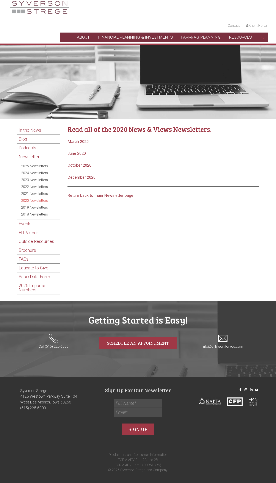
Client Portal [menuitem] (258, 25)
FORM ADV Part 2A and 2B (138, 460)
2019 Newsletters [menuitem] (34, 207)
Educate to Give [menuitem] (33, 267)
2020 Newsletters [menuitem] (34, 201)
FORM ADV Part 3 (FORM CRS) (138, 465)
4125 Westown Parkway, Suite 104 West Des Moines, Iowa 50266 (48, 399)
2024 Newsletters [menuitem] (34, 173)
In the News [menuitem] (30, 130)
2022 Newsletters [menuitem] (34, 187)
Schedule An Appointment (138, 343)
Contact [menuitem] (234, 25)
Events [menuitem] (25, 223)
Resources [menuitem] (240, 37)
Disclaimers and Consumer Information (138, 454)
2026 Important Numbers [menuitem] (33, 287)
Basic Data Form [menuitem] (34, 276)
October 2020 (79, 165)
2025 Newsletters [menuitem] (34, 166)
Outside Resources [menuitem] (36, 241)
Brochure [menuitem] (27, 250)
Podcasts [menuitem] (27, 147)
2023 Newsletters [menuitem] (34, 180)
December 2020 (81, 177)
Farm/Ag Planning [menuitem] (201, 37)
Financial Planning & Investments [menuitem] (135, 37)
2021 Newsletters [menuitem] (34, 194)
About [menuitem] (83, 37)
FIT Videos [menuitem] (29, 232)
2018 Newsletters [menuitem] (34, 214)
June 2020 (76, 153)
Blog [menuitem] (23, 139)
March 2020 (78, 141)
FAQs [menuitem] (23, 259)
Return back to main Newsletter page (100, 195)
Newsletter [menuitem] (29, 156)
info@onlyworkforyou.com (222, 346)
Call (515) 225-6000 (53, 346)
